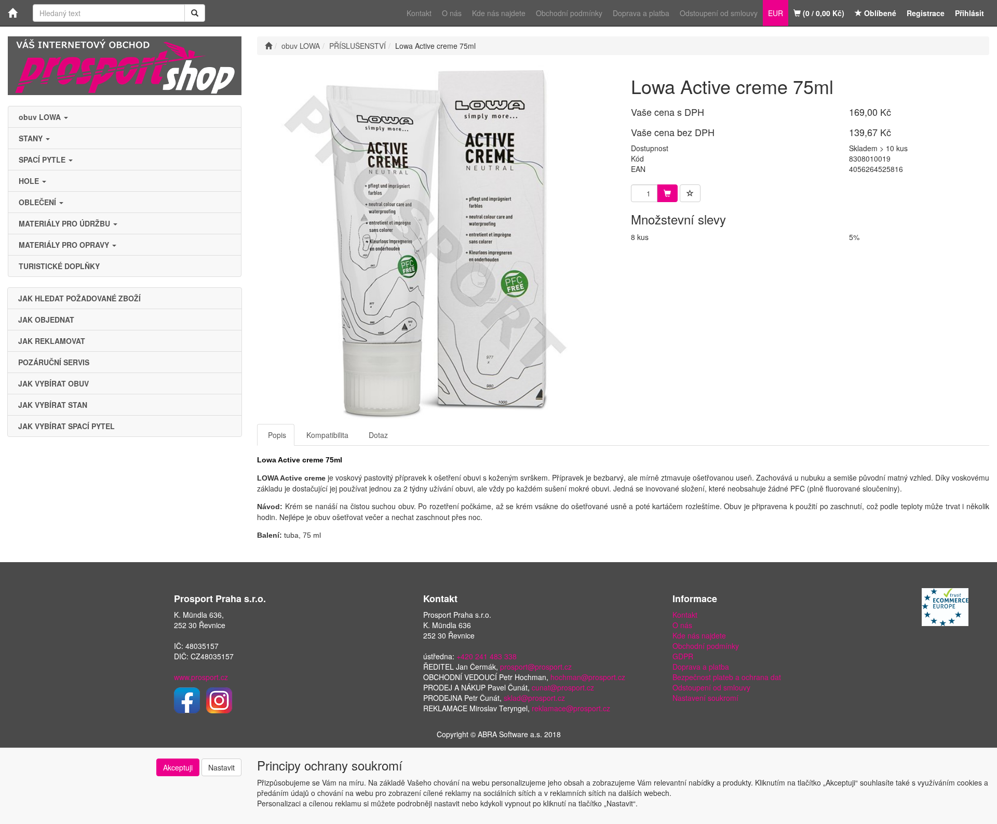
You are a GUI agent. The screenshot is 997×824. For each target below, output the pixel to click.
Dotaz (378, 435)
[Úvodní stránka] (268, 46)
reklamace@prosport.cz (571, 708)
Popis (277, 435)
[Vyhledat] (194, 13)
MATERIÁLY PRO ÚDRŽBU (65, 223)
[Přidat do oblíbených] (690, 193)
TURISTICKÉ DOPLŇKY (59, 266)
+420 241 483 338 (486, 656)
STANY (32, 138)
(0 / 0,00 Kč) (822, 13)
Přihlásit (969, 13)
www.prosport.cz (201, 677)
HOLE (30, 181)
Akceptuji (178, 767)
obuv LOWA (41, 117)
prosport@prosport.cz (536, 666)
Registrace (926, 13)
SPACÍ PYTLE (43, 159)
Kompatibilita (327, 435)
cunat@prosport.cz (563, 687)
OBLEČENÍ (38, 202)
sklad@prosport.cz (534, 698)
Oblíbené (879, 13)
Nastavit (221, 767)
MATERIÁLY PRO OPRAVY (65, 245)
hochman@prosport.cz (587, 677)
